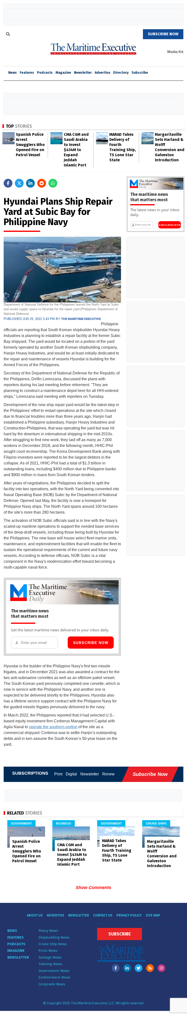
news (12, 73)
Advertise (102, 73)
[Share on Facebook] (8, 183)
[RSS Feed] (150, 968)
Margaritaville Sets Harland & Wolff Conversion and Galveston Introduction (162, 853)
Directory (121, 73)
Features (27, 73)
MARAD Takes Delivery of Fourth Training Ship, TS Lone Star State (116, 850)
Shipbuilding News (54, 937)
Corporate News (51, 984)
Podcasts (45, 73)
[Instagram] (161, 968)
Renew (108, 774)
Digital (71, 774)
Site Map (153, 915)
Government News (53, 971)
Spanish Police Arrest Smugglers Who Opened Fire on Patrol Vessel (30, 144)
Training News (50, 964)
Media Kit (175, 52)
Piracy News (48, 930)
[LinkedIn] (127, 968)
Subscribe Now (91, 643)
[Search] (8, 34)
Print (58, 774)
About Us (35, 915)
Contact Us (102, 915)
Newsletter (83, 73)
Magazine (63, 73)
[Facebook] (116, 968)
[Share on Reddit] (41, 183)
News (12, 930)
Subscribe (139, 73)
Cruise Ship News (52, 944)
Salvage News (50, 957)
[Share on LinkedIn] (30, 183)
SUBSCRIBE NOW (163, 34)
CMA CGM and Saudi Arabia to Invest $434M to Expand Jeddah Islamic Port (76, 149)
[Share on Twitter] (19, 183)
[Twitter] (138, 968)
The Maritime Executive (81, 319)
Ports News (47, 950)
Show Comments (93, 887)
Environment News (54, 977)
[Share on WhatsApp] (52, 183)
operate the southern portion (53, 727)
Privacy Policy (129, 915)
